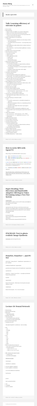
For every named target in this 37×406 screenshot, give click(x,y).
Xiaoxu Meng (7, 4)
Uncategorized (14, 224)
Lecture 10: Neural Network (18, 306)
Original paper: (9, 200)
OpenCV (13, 180)
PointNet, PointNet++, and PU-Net (18, 257)
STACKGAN (8, 239)
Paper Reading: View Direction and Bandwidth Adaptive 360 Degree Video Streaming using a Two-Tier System (18, 193)
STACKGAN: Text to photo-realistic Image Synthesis (17, 234)
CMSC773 (13, 397)
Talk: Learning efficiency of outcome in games (18, 24)
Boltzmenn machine (10, 358)
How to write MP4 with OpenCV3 (15, 149)
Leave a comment (18, 139)
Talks (13, 139)
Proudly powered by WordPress (11, 404)
